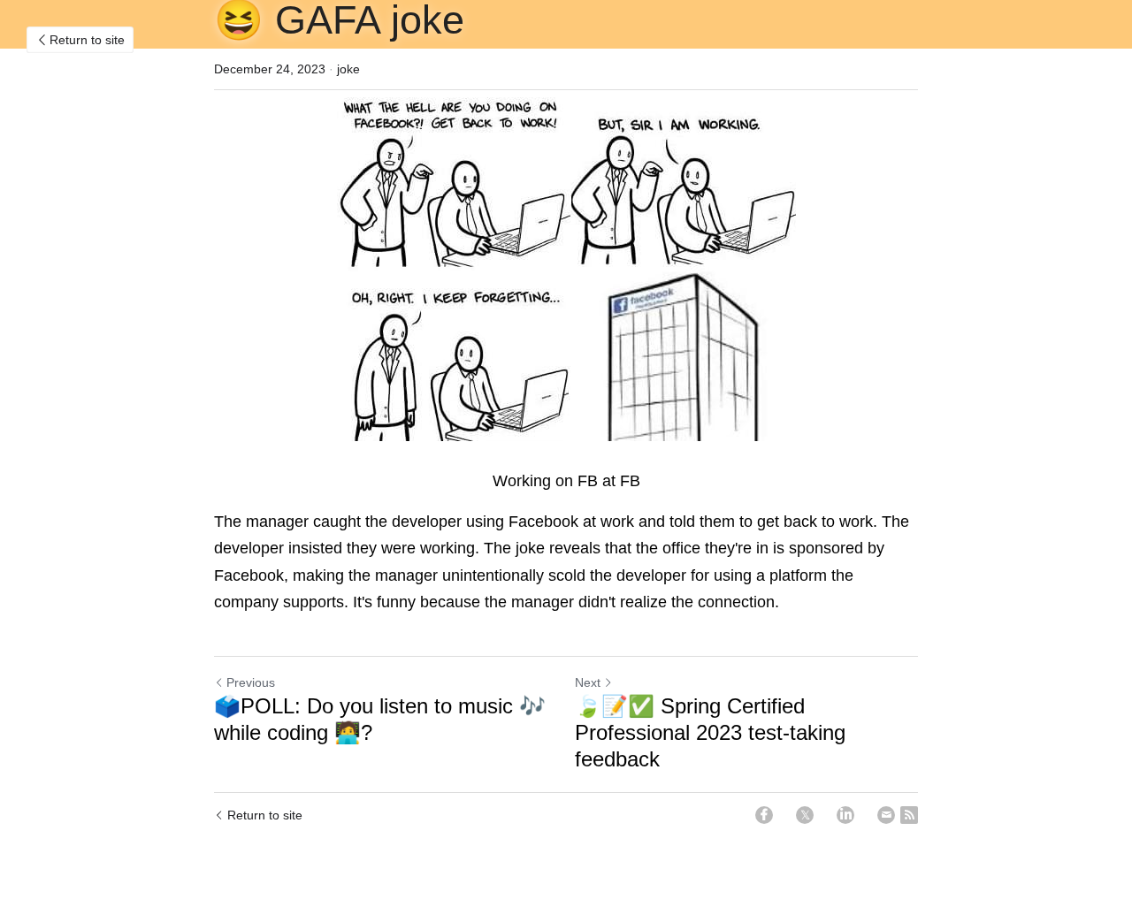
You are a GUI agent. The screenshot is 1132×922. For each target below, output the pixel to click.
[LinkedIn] (845, 815)
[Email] (886, 815)
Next (587, 682)
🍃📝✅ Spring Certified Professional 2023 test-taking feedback (710, 732)
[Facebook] (764, 815)
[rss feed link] (909, 815)
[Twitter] (805, 815)
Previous (250, 682)
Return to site (87, 40)
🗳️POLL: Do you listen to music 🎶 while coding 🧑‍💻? (380, 719)
